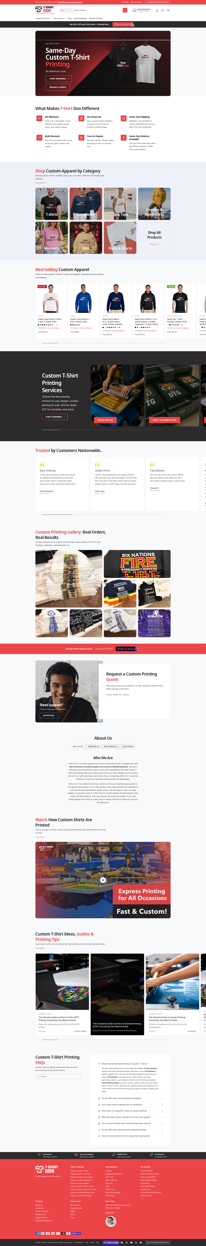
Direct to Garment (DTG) (164, 420)
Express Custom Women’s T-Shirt (83, 1189)
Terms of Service (41, 1211)
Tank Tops (109, 1177)
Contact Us (39, 1208)
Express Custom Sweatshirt (81, 1180)
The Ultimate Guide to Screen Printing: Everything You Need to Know (167, 1018)
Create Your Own (42, 18)
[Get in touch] (162, 10)
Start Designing (58, 79)
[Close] (203, 646)
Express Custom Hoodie (79, 1183)
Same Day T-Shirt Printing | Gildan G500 (177, 320)
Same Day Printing (148, 1186)
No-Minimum (146, 1189)
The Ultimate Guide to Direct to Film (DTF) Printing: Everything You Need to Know (59, 1018)
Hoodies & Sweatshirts (114, 1174)
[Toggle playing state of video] (103, 880)
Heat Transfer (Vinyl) (148, 1180)
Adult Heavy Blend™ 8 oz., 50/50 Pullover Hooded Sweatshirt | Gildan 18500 (146, 321)
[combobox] (101, 10)
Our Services (59, 18)
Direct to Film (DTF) (148, 1177)
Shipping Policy (41, 1217)
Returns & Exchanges (43, 1221)
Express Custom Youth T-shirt (81, 1186)
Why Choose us (110, 746)
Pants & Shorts (111, 1180)
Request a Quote (58, 87)
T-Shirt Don (44, 1242)
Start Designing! (54, 417)
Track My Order (76, 1208)
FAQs (72, 1211)
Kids (107, 1186)
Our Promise (128, 746)
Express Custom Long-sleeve (81, 1177)
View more (39, 183)
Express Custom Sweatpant (80, 1196)
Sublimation (145, 1183)
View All (153, 244)
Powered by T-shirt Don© (55, 1242)
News (72, 1214)
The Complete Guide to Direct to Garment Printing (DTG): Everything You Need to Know (117, 1025)
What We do (93, 746)
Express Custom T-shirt (79, 1171)
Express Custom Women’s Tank (82, 1192)
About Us (38, 1205)
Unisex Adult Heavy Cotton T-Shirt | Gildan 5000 (49, 320)
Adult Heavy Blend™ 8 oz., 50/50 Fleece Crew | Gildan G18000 (112, 321)
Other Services (146, 1196)
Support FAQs (48, 715)
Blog (72, 1217)
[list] (103, 221)
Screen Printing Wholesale (151, 1192)
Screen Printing (105, 420)
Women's (109, 1183)
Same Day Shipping (113, 1192)
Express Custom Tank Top (80, 1174)
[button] (168, 10)
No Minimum (110, 1189)
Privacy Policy (40, 1214)
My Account (138, 2)
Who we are (78, 746)
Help (127, 2)
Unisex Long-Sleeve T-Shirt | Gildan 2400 (80, 320)
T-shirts (109, 1171)
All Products (110, 1196)
